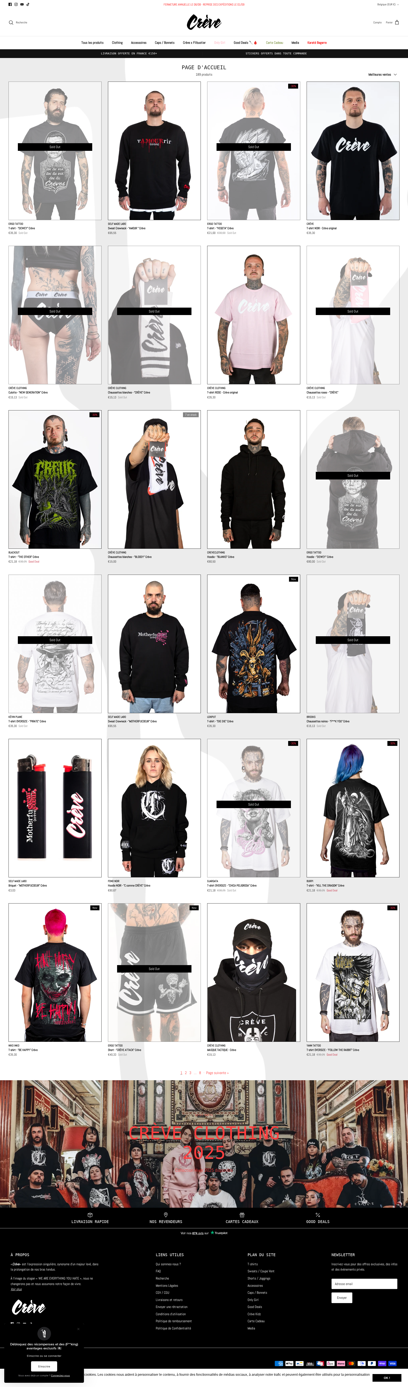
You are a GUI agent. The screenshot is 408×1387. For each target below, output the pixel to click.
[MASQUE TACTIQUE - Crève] (253, 972)
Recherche (162, 1278)
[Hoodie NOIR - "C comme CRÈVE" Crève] (154, 808)
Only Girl (219, 42)
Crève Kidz (254, 1314)
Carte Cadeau (274, 42)
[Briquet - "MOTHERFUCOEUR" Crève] (55, 808)
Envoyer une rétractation (171, 1307)
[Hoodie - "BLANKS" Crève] (253, 479)
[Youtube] (22, 4)
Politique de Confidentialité (173, 1328)
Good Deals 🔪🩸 (246, 42)
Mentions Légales (167, 1285)
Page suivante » (217, 1072)
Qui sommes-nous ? (168, 1264)
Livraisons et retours (169, 1300)
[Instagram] (16, 4)
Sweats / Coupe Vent (261, 1271)
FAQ (158, 1271)
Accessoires (138, 42)
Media (295, 42)
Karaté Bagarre (317, 42)
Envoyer (342, 1297)
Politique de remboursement (174, 1321)
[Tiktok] (28, 4)
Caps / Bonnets (164, 42)
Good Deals (255, 1307)
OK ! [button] (387, 1378)
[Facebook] (10, 4)
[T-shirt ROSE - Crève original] (253, 315)
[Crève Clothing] (204, 22)
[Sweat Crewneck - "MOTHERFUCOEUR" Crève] (154, 644)
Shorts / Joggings (259, 1278)
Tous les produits (92, 42)
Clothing (117, 42)
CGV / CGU (162, 1292)
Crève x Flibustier (194, 42)
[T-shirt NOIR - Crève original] (353, 151)
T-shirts (253, 1264)
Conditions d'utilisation (171, 1314)
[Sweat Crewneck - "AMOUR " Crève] (154, 151)
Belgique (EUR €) (386, 4)
